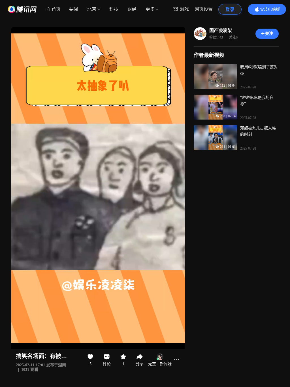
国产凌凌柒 (220, 30)
